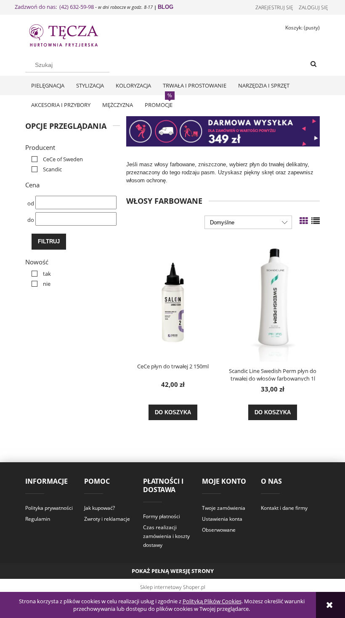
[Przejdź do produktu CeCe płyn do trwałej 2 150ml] (173, 298)
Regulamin (37, 518)
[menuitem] (47, 85)
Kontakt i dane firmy (284, 507)
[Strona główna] (71, 34)
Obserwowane (219, 529)
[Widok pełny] (315, 220)
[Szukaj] (313, 64)
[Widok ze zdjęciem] (304, 220)
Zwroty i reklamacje (107, 518)
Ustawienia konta (222, 518)
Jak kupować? (99, 507)
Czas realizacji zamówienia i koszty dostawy (166, 536)
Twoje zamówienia (223, 507)
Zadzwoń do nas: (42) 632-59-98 (54, 7)
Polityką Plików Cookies (212, 601)
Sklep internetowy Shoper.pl (172, 587)
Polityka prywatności (49, 507)
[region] (223, 131)
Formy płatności (161, 516)
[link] (55, 159)
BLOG (165, 7)
